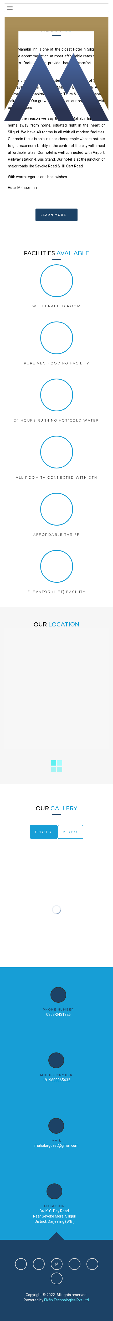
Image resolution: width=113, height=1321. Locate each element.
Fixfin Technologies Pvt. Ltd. (67, 1300)
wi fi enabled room (56, 306)
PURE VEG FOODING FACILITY (56, 363)
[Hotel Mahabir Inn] (56, 69)
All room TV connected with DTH (56, 477)
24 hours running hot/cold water (56, 420)
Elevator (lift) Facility (56, 592)
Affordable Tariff (56, 535)
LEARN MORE (54, 215)
